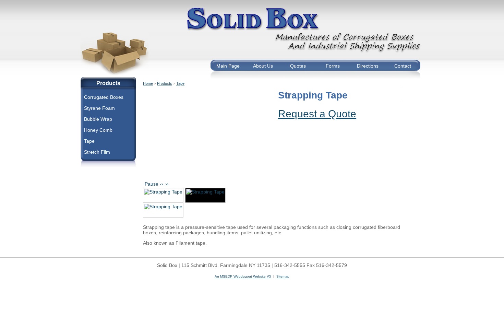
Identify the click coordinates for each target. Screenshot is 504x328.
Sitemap (282, 276)
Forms (333, 66)
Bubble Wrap (98, 119)
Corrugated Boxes (103, 97)
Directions (368, 66)
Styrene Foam (99, 108)
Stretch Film (97, 152)
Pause (151, 184)
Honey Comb (98, 130)
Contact (402, 66)
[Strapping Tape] (163, 195)
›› (167, 184)
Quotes (298, 66)
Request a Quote (317, 113)
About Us (263, 66)
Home (148, 83)
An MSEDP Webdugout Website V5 (243, 276)
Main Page (228, 66)
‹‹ (162, 184)
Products (164, 83)
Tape (89, 141)
